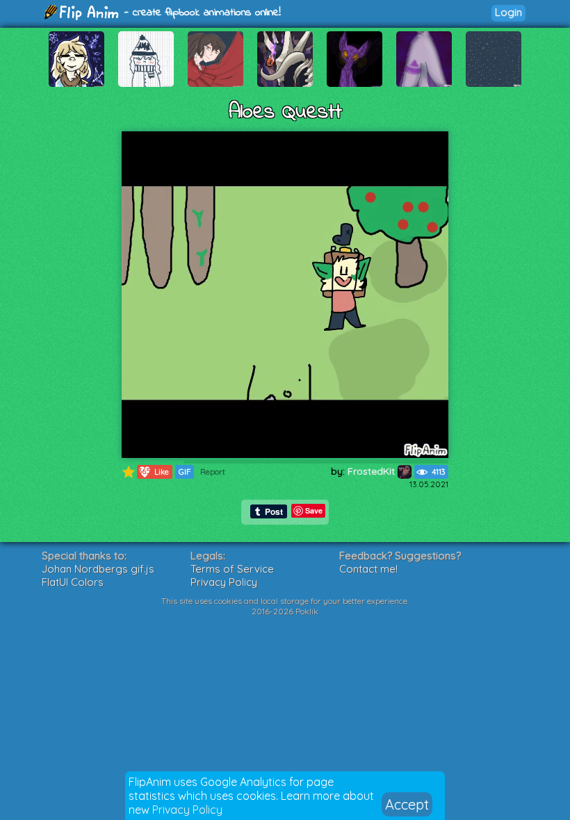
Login (508, 12)
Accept (407, 804)
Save (314, 510)
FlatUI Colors (73, 582)
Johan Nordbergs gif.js (98, 568)
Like (153, 471)
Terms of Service (232, 568)
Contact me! (368, 568)
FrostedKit (373, 471)
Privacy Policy (187, 810)
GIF (184, 472)
